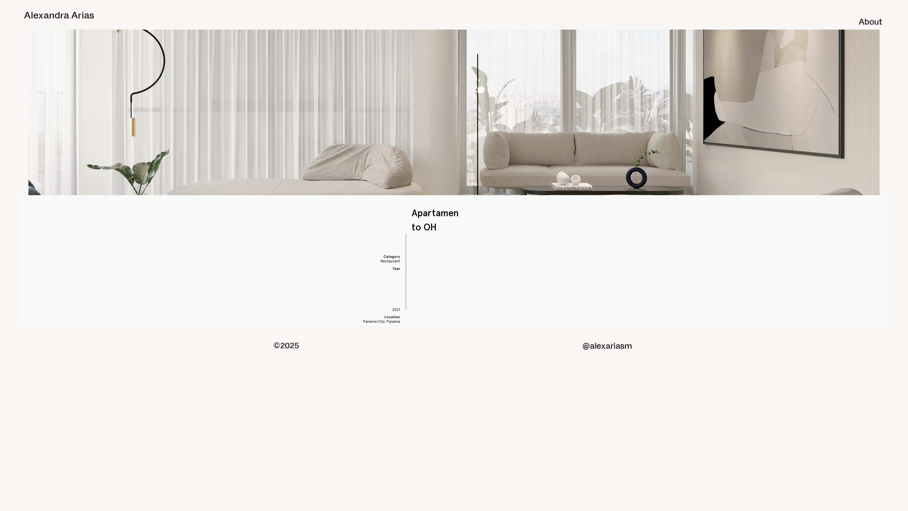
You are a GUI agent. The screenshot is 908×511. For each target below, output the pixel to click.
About (870, 21)
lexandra (50, 14)
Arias (82, 14)
